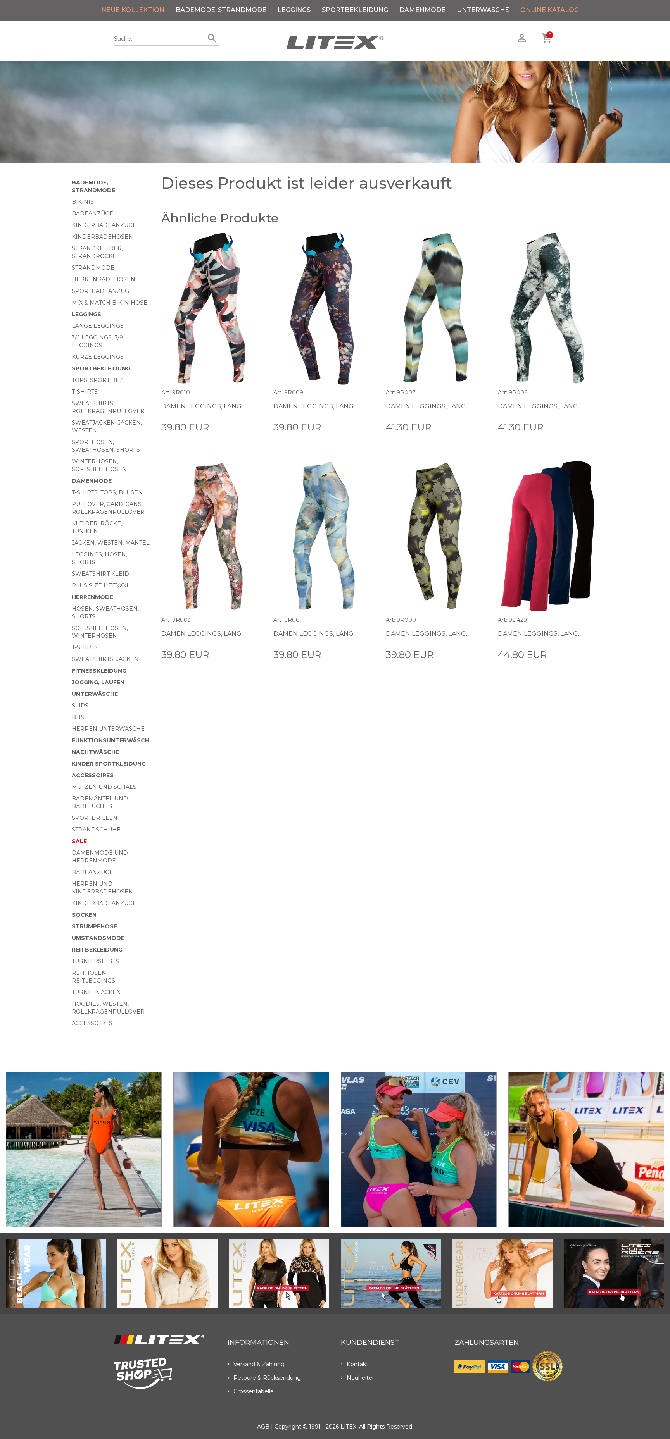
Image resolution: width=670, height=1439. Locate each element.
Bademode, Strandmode (221, 10)
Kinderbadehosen (102, 236)
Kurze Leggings (98, 356)
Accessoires (93, 775)
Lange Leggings (98, 325)
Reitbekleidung (97, 949)
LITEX (348, 1426)
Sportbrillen (94, 817)
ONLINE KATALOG (549, 10)
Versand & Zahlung (259, 1364)
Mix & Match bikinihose (109, 302)
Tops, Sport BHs (98, 380)
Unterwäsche (483, 10)
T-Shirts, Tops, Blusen (107, 492)
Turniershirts (95, 961)
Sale (79, 841)
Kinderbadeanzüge (104, 225)
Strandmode (93, 267)
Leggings (294, 10)
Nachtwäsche (95, 752)
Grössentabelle (253, 1391)
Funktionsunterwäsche (112, 740)
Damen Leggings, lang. (202, 406)
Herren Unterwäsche (108, 728)
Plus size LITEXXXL (101, 585)
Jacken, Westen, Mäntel (111, 542)
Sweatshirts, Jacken (105, 659)
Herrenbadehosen (103, 279)
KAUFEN (250, 426)
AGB (263, 1426)
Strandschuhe (96, 829)
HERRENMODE (92, 597)
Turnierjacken (96, 992)
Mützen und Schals (104, 786)
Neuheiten (361, 1377)
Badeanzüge (92, 213)
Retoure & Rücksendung (267, 1377)
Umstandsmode (98, 938)
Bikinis (83, 201)
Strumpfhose (94, 926)
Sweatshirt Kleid (100, 573)
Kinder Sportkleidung (109, 763)
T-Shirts (85, 391)
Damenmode (422, 10)
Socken (84, 914)
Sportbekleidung (355, 10)
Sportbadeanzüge (102, 290)
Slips (80, 705)
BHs (78, 717)
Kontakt (357, 1364)
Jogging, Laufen (98, 682)
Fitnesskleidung (99, 670)
